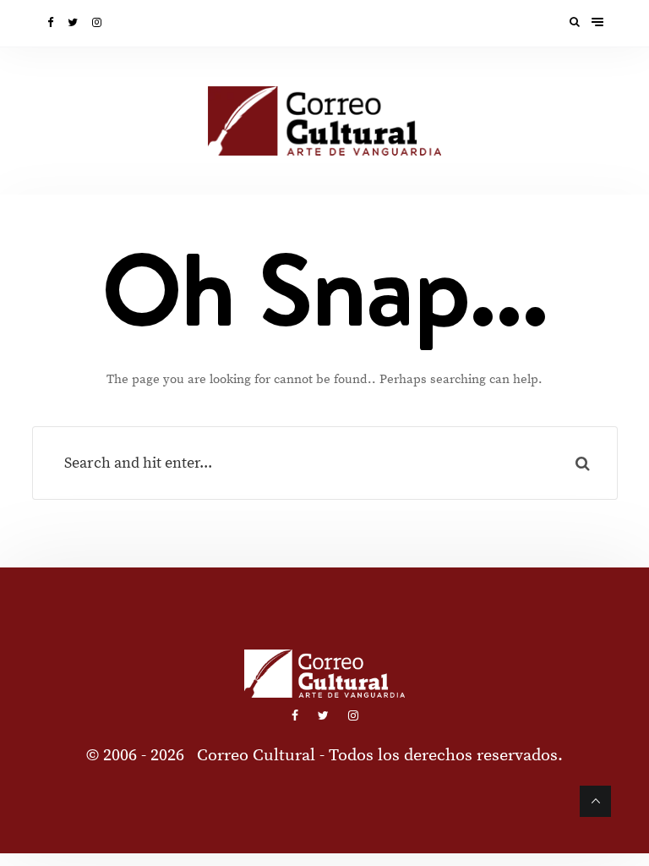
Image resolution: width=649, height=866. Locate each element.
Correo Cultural (256, 755)
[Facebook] (51, 23)
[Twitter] (74, 23)
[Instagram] (98, 23)
